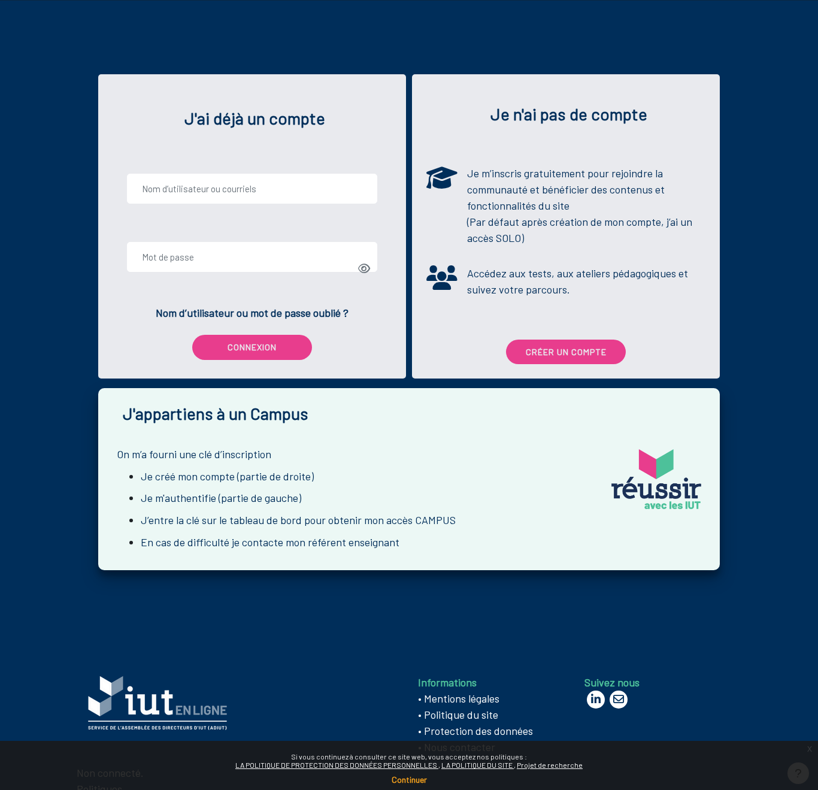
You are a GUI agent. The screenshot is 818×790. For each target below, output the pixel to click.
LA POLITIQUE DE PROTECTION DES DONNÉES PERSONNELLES (336, 765)
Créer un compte (566, 352)
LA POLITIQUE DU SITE (477, 765)
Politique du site (461, 714)
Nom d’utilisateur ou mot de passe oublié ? (252, 312)
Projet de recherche (550, 765)
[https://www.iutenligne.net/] (157, 702)
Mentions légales (461, 698)
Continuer (409, 779)
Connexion (252, 347)
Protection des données (478, 730)
